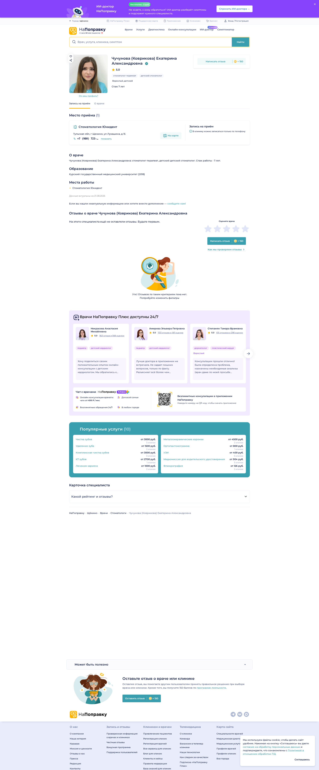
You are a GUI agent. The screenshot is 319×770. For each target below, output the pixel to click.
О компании (77, 733)
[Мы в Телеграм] (233, 714)
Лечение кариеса (87, 465)
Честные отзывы (115, 742)
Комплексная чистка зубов (92, 452)
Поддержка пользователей (121, 752)
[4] (236, 228)
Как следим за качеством (194, 757)
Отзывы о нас (77, 753)
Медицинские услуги (228, 743)
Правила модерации (155, 763)
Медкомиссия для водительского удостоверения (194, 459)
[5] (245, 228)
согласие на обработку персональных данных (272, 746)
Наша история (78, 738)
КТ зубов (81, 459)
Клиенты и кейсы (152, 758)
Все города (222, 758)
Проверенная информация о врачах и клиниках (122, 735)
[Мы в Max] (246, 714)
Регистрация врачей (155, 743)
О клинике (186, 733)
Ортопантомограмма (176, 445)
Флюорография (173, 465)
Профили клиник (226, 753)
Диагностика (156, 29)
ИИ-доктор (207, 29)
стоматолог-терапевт (124, 75)
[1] (208, 228)
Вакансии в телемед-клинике (192, 745)
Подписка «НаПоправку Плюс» (193, 764)
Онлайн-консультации (182, 29)
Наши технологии (190, 752)
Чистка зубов (84, 439)
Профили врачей (226, 748)
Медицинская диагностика (232, 738)
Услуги (140, 29)
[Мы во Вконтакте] (240, 714)
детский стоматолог (151, 75)
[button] (151, 42)
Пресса (74, 758)
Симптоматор (225, 29)
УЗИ (166, 452)
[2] (217, 228)
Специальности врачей (229, 733)
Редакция (75, 763)
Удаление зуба (85, 445)
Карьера (74, 743)
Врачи (129, 29)
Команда (185, 738)
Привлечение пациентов (157, 733)
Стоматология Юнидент (98, 127)
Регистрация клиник (155, 738)
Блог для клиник (152, 753)
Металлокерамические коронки (183, 439)
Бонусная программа (118, 747)
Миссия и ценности (81, 748)
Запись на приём (79, 103)
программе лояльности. (212, 687)
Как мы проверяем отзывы (225, 249)
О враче (99, 103)
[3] (226, 228)
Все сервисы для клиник (157, 748)
